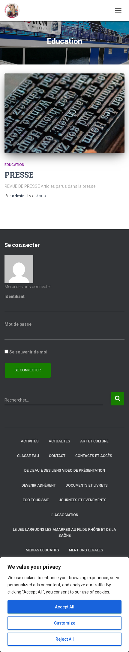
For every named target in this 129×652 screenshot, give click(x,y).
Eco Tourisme (36, 500)
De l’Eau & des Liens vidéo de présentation (64, 470)
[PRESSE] (64, 113)
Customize (64, 623)
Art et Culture (94, 441)
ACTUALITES (59, 441)
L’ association (64, 515)
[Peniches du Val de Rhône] (14, 10)
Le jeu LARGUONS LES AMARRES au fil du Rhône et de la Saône (64, 532)
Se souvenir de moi (27, 352)
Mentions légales (86, 550)
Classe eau (28, 456)
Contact (57, 456)
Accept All (64, 607)
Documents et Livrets (87, 485)
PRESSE (19, 175)
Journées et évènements (82, 500)
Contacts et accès (93, 456)
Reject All (65, 639)
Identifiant (14, 296)
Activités (30, 441)
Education (14, 165)
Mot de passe (18, 324)
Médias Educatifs (42, 550)
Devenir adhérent (39, 485)
